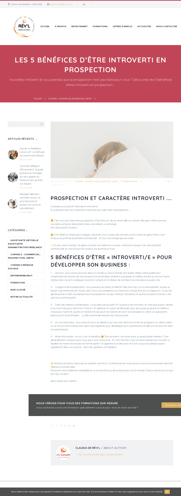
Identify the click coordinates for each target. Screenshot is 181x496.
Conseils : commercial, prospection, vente (96, 181)
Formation (17, 282)
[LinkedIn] (84, 4)
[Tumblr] (65, 426)
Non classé (17, 289)
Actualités (144, 26)
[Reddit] (74, 426)
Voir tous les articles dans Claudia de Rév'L (100, 454)
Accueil (45, 26)
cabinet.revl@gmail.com (61, 4)
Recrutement (79, 26)
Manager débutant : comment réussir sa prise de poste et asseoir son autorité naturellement (30, 201)
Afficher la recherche (42, 124)
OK (167, 491)
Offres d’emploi (122, 26)
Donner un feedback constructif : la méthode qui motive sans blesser (32, 152)
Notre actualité (21, 297)
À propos (60, 26)
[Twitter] (57, 426)
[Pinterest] (61, 426)
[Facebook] (52, 426)
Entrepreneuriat (129, 181)
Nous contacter (166, 26)
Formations (100, 26)
